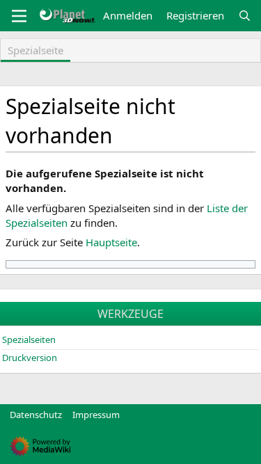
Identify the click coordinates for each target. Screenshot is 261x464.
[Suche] (244, 16)
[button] (19, 16)
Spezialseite (35, 50)
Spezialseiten (29, 339)
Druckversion (29, 357)
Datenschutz (36, 414)
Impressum (96, 414)
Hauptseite (111, 242)
